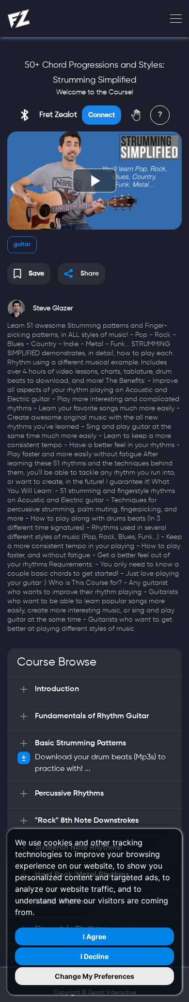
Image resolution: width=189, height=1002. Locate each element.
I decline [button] (94, 956)
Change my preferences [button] (94, 976)
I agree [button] (94, 936)
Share (89, 273)
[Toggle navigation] (173, 19)
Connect (101, 115)
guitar (22, 244)
